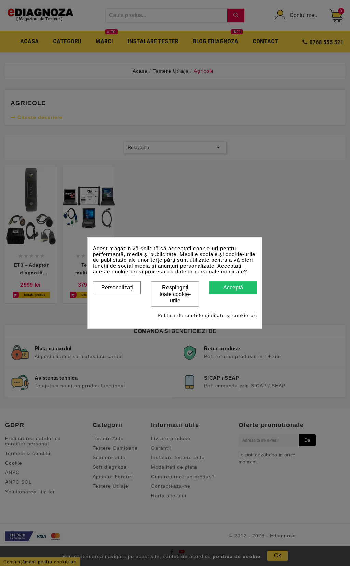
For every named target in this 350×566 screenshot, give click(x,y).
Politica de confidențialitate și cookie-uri (207, 316)
